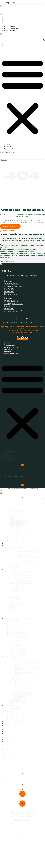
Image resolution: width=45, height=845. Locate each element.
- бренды (5, 270)
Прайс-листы (10, 23)
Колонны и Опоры (23, 575)
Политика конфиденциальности (12, 476)
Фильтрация (15, 678)
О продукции (10, 18)
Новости (8, 47)
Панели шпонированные (20, 583)
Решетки (18, 587)
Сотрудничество (12, 44)
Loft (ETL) (19, 528)
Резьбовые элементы (24, 581)
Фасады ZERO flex (17, 652)
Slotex (12, 607)
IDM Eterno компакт (18, 605)
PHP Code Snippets (13, 488)
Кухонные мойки (17, 549)
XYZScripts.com (33, 488)
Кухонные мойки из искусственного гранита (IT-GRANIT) (29, 557)
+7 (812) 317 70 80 (6, 765)
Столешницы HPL (12, 20)
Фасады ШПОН (11, 723)
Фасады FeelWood (17, 522)
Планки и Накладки (23, 577)
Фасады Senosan (17, 537)
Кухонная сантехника (18, 545)
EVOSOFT (19, 514)
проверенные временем (22, 275)
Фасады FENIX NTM (18, 524)
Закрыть (3, 502)
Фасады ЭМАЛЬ (15, 615)
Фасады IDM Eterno (18, 526)
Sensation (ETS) (22, 530)
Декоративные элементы (20, 571)
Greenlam (13, 603)
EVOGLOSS (20, 512)
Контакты (9, 49)
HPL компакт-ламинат (19, 595)
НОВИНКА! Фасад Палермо (21, 3)
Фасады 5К (14, 516)
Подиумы (19, 579)
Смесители (14, 565)
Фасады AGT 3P (16, 518)
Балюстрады (20, 573)
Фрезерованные (16, 591)
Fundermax (14, 599)
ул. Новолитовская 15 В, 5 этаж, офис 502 (22, 322)
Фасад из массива (17, 589)
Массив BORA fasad (18, 569)
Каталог (8, 281)
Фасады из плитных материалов (18, 507)
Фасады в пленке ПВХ (14, 721)
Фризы (12, 704)
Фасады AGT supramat (19, 520)
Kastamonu (14, 510)
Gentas (12, 601)
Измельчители (16, 547)
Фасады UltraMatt (17, 539)
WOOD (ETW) (20, 533)
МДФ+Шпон (20, 585)
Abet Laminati (15, 597)
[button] (22, 96)
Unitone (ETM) (21, 532)
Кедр (11, 719)
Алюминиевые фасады (14, 654)
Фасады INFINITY (17, 535)
